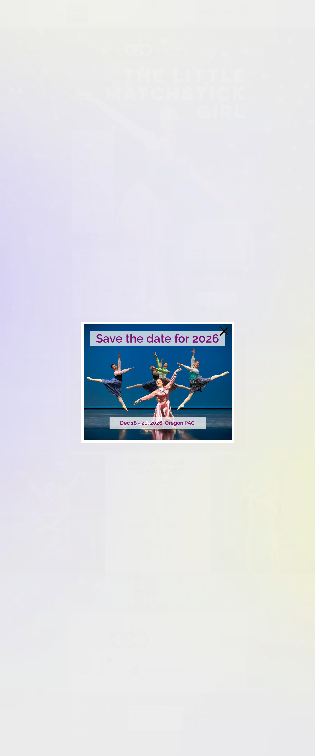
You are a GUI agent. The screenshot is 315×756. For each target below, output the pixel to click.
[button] (224, 331)
